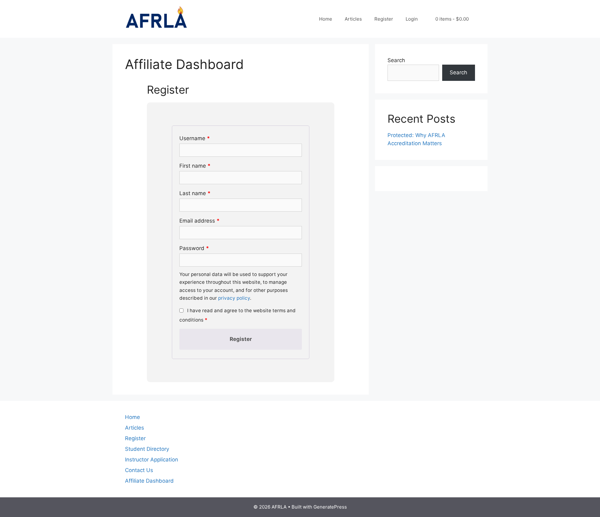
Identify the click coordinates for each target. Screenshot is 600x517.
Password (194, 248)
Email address (199, 221)
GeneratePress (330, 507)
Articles (353, 19)
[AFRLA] (156, 18)
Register (383, 19)
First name (195, 166)
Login (412, 19)
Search (396, 60)
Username (194, 138)
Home (325, 19)
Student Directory (147, 449)
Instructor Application (151, 459)
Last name (195, 193)
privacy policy (234, 298)
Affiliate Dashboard (149, 481)
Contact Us (139, 470)
